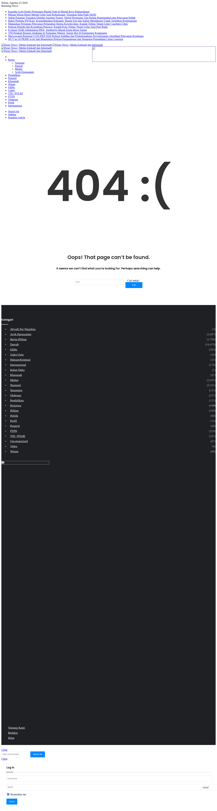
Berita (11, 59)
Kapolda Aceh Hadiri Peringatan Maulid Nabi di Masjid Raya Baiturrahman (49, 11)
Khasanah (13, 81)
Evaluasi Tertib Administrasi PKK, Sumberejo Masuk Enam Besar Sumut (47, 30)
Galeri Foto (17, 354)
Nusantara (16, 390)
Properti (12, 78)
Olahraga (13, 99)
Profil (11, 102)
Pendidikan (14, 75)
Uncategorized (19, 441)
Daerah (19, 65)
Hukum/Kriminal (20, 359)
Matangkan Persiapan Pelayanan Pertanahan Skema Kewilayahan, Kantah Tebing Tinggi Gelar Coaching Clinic (68, 23)
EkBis (11, 87)
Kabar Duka (17, 370)
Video (13, 446)
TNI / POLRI (15, 93)
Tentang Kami (16, 727)
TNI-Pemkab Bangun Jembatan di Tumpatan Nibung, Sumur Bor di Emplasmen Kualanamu (57, 33)
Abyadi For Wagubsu (23, 329)
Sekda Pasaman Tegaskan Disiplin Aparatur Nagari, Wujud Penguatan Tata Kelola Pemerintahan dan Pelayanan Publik (71, 17)
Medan (18, 69)
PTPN (11, 96)
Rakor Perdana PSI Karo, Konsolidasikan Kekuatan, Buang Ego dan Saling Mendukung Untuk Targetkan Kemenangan (72, 20)
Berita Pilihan (18, 339)
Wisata (11, 84)
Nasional (19, 62)
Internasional (15, 105)
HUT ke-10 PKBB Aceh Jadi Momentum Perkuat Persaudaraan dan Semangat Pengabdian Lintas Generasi (65, 39)
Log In (12, 801)
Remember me (18, 794)
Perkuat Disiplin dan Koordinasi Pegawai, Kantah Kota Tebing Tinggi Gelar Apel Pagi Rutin (58, 26)
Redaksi (13, 732)
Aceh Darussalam (24, 72)
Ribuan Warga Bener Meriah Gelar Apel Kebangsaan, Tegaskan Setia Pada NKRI (52, 14)
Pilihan (14, 410)
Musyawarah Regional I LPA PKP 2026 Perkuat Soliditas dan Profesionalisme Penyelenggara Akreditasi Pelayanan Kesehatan (76, 36)
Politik (14, 415)
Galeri (11, 90)
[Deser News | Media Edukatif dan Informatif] (52, 44)
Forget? (206, 787)
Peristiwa (15, 405)
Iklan (11, 738)
